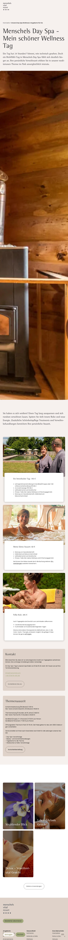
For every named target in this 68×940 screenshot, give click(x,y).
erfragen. (28, 634)
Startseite (6, 23)
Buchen (20, 934)
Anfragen (8, 935)
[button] (18, 806)
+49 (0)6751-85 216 (12, 676)
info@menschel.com (13, 673)
